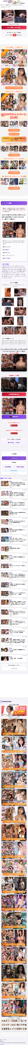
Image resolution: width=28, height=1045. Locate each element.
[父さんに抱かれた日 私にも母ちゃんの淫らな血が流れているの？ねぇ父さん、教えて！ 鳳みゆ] (14, 426)
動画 (14, 35)
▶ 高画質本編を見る (14, 394)
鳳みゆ (7, 249)
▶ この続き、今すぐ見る (14, 27)
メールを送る (2, 1042)
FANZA (8, 258)
